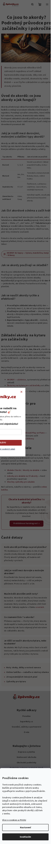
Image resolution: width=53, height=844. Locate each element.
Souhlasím (25, 836)
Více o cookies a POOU (14, 820)
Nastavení (25, 827)
